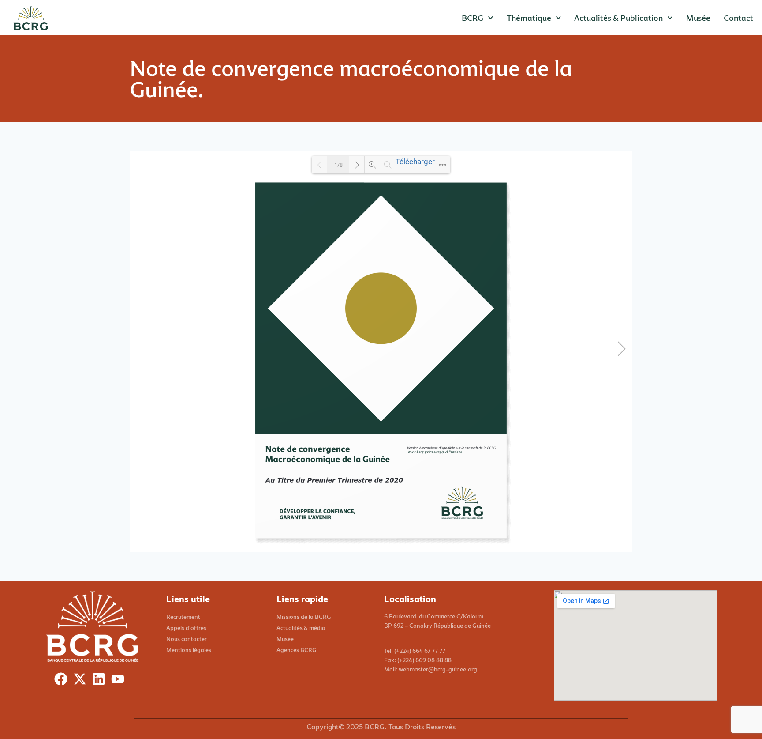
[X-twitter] (81, 681)
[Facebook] (62, 681)
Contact (738, 18)
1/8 (338, 165)
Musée (698, 18)
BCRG (472, 18)
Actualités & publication (618, 18)
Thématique (529, 18)
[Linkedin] (100, 681)
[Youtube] (119, 681)
